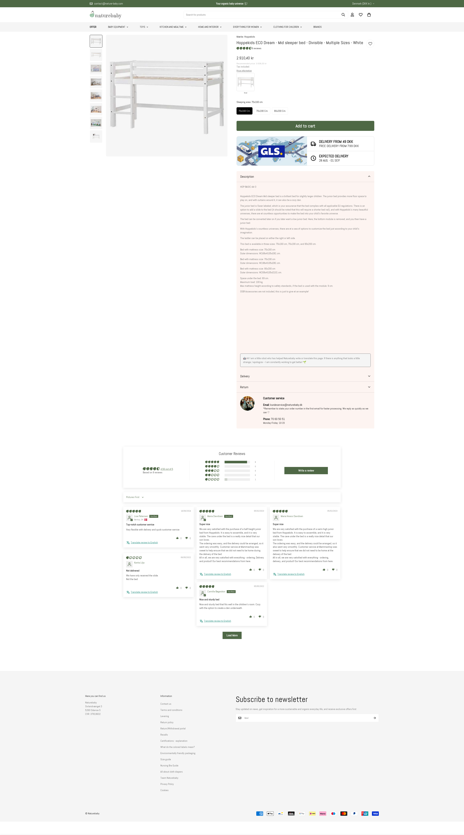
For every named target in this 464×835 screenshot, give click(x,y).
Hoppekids (249, 36)
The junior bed (330, 196)
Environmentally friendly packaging (177, 753)
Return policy (166, 722)
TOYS (142, 26)
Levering (164, 716)
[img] (133, 511)
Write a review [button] (306, 470)
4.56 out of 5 (167, 469)
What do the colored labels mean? (177, 747)
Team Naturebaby (169, 777)
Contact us (165, 703)
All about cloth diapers (171, 771)
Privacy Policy (167, 784)
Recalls (164, 734)
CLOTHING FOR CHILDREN (286, 26)
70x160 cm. (244, 111)
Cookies (164, 790)
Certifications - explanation (173, 740)
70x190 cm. (262, 111)
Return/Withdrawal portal (173, 728)
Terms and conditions (171, 710)
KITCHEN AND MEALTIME (172, 26)
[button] (369, 15)
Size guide (165, 759)
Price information (244, 70)
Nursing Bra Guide (169, 765)
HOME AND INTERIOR (208, 26)
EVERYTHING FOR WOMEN (246, 26)
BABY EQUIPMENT (116, 26)
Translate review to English (144, 542)
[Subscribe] (375, 718)
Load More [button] (232, 635)
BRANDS (317, 26)
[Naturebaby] (105, 15)
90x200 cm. (280, 111)
